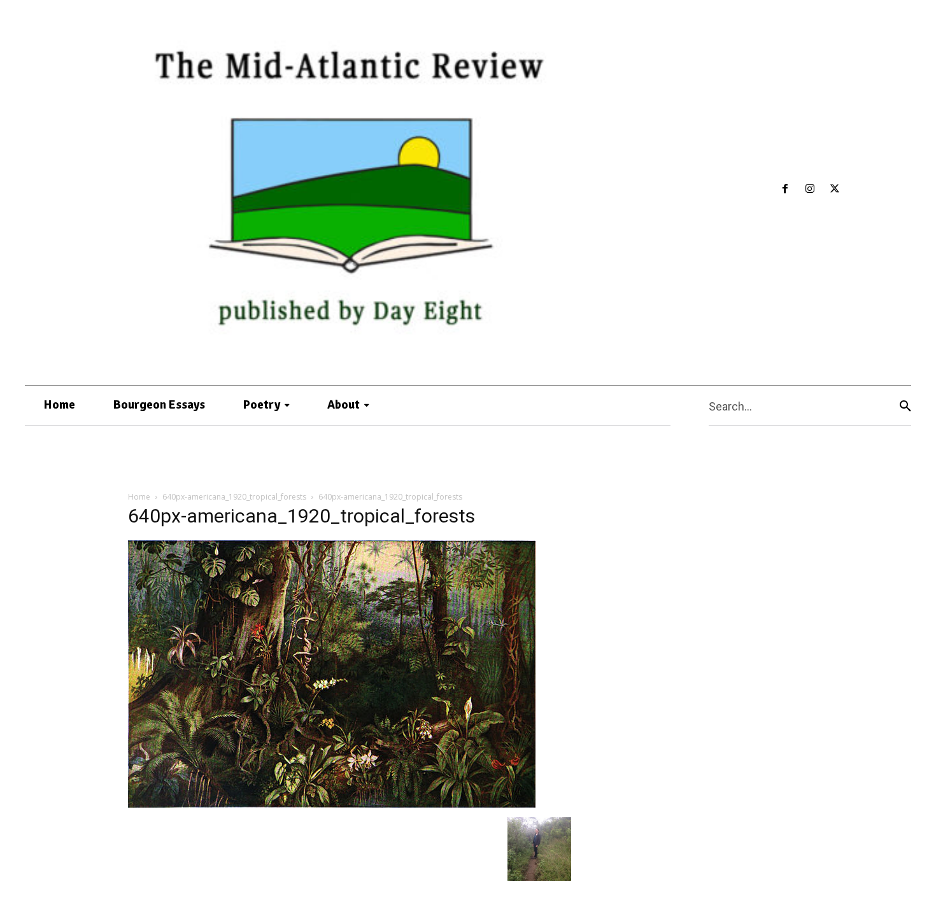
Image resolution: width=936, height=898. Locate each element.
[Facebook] (785, 189)
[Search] (905, 406)
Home (139, 496)
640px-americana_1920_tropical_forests (234, 496)
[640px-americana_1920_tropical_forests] (331, 804)
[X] (834, 189)
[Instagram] (810, 189)
